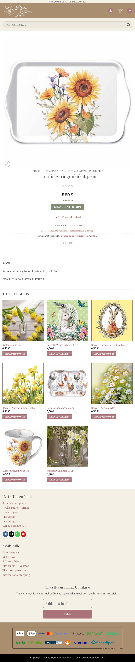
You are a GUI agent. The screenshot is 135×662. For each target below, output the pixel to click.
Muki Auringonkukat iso (15, 470)
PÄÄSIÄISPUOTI (55, 171)
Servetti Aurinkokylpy (103, 407)
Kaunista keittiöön (58, 230)
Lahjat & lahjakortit (14, 525)
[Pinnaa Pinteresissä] (70, 243)
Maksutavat (9, 557)
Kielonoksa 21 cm (11, 345)
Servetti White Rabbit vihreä (62, 345)
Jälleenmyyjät (10, 521)
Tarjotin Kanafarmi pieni (60, 407)
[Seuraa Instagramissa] (5, 534)
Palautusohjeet (11, 561)
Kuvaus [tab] (6, 263)
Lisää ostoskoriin (67, 207)
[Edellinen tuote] (70, 187)
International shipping (16, 574)
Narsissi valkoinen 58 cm (60, 470)
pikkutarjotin (81, 235)
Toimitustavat (10, 552)
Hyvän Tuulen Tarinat (15, 507)
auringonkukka (66, 235)
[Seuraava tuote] (64, 187)
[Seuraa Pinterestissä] (23, 534)
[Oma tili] (110, 11)
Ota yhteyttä (10, 512)
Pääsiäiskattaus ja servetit (85, 171)
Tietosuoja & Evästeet (15, 565)
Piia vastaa (8, 516)
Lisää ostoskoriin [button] (15, 354)
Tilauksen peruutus (14, 570)
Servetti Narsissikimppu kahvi (19, 407)
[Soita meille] (17, 534)
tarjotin (93, 235)
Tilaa (67, 614)
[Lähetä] (128, 24)
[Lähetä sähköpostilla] (64, 243)
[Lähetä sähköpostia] (11, 534)
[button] (120, 10)
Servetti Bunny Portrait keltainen (109, 345)
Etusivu (37, 171)
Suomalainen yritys (14, 503)
